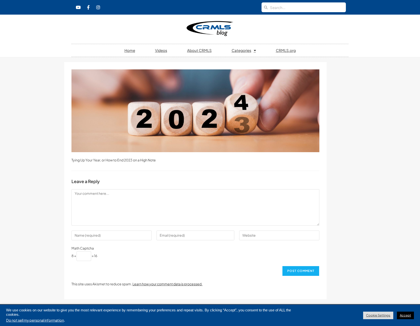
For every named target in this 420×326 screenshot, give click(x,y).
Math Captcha (82, 248)
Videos (161, 50)
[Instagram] (98, 7)
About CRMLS (199, 50)
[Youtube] (78, 7)
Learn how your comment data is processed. (167, 284)
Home (129, 50)
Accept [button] (405, 315)
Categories (241, 50)
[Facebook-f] (88, 7)
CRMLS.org (286, 50)
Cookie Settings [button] (378, 315)
